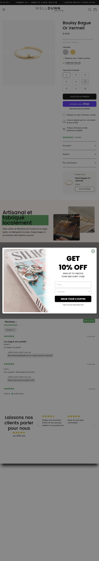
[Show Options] (89, 291)
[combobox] (72, 291)
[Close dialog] (93, 251)
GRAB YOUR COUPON (73, 298)
